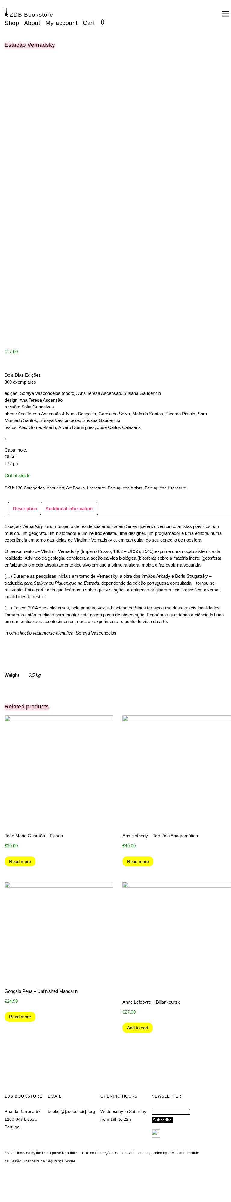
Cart (89, 23)
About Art (55, 487)
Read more (20, 861)
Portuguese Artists (125, 487)
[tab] (25, 508)
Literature (96, 487)
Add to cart (137, 1027)
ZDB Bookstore (31, 14)
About (32, 23)
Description (25, 508)
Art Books (75, 487)
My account (61, 23)
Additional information (69, 508)
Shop (12, 23)
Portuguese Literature (165, 487)
